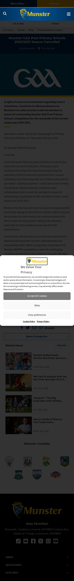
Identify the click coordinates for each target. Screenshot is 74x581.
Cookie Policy (29, 321)
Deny (37, 305)
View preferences (37, 315)
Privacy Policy (43, 321)
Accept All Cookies (37, 296)
